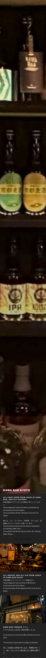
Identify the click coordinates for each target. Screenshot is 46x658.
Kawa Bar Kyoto (16, 490)
